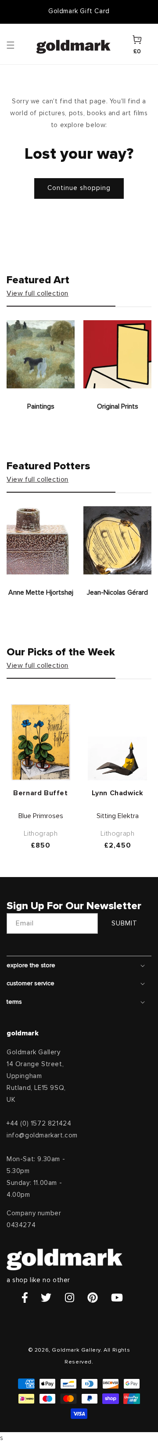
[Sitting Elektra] (117, 758)
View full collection (37, 293)
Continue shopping (79, 188)
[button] (19, 44)
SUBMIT (124, 923)
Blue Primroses (40, 815)
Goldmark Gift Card (79, 11)
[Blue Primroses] (40, 742)
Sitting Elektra (118, 815)
